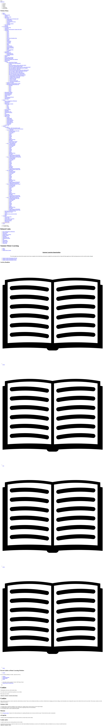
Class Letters (11, 132)
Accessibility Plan (8, 27)
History (8, 44)
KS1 (7, 105)
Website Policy (5, 678)
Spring (10, 134)
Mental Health (9, 118)
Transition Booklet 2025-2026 (14, 130)
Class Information (12, 131)
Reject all (2, 695)
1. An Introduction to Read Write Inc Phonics (16, 75)
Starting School (7, 115)
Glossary (10, 64)
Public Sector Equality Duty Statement (11, 59)
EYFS (8, 31)
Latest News (7, 102)
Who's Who (7, 17)
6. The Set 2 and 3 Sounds (13, 80)
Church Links (7, 217)
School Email (7, 221)
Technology (9, 124)
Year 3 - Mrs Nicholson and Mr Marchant (14, 156)
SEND (6, 96)
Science (8, 40)
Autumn (10, 133)
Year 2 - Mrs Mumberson (11, 143)
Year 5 (8, 36)
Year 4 (8, 35)
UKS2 (8, 107)
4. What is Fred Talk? (12, 78)
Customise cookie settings (13, 695)
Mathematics (9, 41)
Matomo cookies (6, 713)
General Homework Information (14, 168)
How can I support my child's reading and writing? (17, 65)
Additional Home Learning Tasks (14, 155)
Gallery (6, 212)
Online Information (10, 120)
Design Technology (10, 46)
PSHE (8, 48)
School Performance (8, 94)
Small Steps (11, 166)
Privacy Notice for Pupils (9, 57)
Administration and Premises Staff (12, 18)
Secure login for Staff (8, 219)
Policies (6, 56)
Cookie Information (6, 677)
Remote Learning (8, 109)
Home (4, 13)
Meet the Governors (8, 220)
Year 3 (8, 34)
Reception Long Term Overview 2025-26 (16, 128)
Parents (4, 99)
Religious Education (10, 47)
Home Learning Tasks (13, 142)
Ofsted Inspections (10, 53)
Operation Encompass (8, 112)
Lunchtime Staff (9, 20)
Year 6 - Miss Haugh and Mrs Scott (13, 197)
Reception (10, 85)
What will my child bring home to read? (15, 66)
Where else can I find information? (15, 63)
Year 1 (8, 32)
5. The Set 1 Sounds (12, 79)
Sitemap (4, 676)
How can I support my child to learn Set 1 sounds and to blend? (20, 67)
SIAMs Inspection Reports (9, 97)
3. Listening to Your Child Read (14, 77)
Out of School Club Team (11, 21)
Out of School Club (8, 216)
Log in (4, 223)
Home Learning (7, 101)
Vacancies (6, 25)
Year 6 (8, 37)
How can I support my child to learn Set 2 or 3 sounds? (18, 68)
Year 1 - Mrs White (10, 129)
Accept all (6, 695)
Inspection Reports (8, 52)
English (8, 39)
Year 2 (8, 33)
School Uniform (7, 95)
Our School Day (7, 24)
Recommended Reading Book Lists (13, 84)
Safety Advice (7, 116)
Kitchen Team (9, 19)
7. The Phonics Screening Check (14, 81)
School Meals (7, 114)
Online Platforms (10, 121)
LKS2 (8, 106)
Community (5, 215)
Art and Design (9, 45)
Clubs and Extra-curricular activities (11, 213)
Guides (8, 108)
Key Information (5, 26)
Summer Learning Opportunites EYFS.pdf (10, 258)
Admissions (7, 28)
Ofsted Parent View (8, 111)
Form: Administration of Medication (11, 100)
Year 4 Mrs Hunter (10, 170)
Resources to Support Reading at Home (13, 83)
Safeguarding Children (8, 92)
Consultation (7, 51)
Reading (6, 61)
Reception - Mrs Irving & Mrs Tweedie (13, 127)
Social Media (9, 123)
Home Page (2, 1)
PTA (5, 113)
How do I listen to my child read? (14, 69)
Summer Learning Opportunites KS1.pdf (9, 259)
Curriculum (7, 30)
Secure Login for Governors (9, 218)
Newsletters (7, 110)
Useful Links (7, 125)
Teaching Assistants (10, 23)
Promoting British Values (9, 58)
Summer (10, 135)
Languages (9, 50)
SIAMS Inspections (10, 54)
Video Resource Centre (9, 211)
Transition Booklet (12, 144)
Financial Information (8, 93)
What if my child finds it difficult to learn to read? (17, 74)
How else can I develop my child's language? (16, 72)
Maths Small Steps (12, 139)
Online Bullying (9, 119)
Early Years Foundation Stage (12, 38)
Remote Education (10, 122)
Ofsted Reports (7, 55)
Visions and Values (8, 16)
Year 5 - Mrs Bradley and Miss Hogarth (13, 183)
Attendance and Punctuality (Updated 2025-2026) (13, 29)
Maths (6, 214)
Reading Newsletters (10, 82)
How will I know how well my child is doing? (17, 73)
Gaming (8, 117)
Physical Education (10, 49)
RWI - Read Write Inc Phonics (12, 62)
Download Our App (6, 222)
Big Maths (11, 140)
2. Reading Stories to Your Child (14, 76)
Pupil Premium (7, 60)
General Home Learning (13, 141)
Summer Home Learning (9, 103)
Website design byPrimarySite (8, 683)
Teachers (8, 22)
